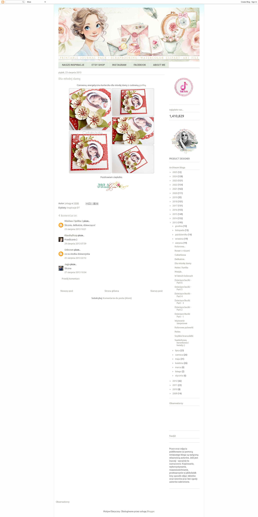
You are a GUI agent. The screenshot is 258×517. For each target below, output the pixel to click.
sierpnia (179, 243)
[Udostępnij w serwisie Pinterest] (97, 203)
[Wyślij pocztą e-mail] (87, 203)
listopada (180, 230)
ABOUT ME (159, 64)
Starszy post (156, 291)
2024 (175, 176)
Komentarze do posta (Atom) (117, 298)
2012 (175, 381)
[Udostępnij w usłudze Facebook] (94, 203)
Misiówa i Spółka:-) (73, 221)
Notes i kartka (181, 267)
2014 (175, 218)
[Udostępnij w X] (92, 203)
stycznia (179, 375)
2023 (175, 180)
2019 (175, 197)
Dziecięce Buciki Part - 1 (182, 315)
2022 (175, 184)
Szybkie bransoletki (184, 336)
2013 (175, 222)
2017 (175, 205)
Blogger (150, 511)
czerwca (179, 355)
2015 (175, 214)
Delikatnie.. (180, 259)
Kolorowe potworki (184, 327)
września (179, 239)
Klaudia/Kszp (70, 235)
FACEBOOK (140, 64)
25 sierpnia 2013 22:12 (75, 258)
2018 (175, 201)
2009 (175, 393)
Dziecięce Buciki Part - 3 (182, 301)
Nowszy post (66, 291)
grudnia (179, 226)
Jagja (67, 264)
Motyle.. (178, 271)
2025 (175, 172)
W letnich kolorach (184, 276)
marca (178, 367)
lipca (177, 350)
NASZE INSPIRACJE (73, 64)
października (181, 234)
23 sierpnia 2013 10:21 (75, 229)
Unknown (69, 250)
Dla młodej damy (183, 263)
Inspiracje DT (73, 207)
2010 (175, 389)
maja (177, 359)
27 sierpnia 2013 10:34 (75, 272)
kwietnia (179, 363)
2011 (175, 385)
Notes (177, 331)
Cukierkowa (180, 255)
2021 (175, 189)
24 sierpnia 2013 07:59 (75, 243)
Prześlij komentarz (71, 278)
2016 (175, 210)
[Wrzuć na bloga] (89, 203)
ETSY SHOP (98, 64)
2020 (175, 193)
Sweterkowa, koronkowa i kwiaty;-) (182, 342)
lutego (178, 371)
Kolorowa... (180, 246)
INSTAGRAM (119, 64)
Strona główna (112, 291)
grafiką (142, 85)
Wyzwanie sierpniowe (181, 322)
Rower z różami (182, 250)
